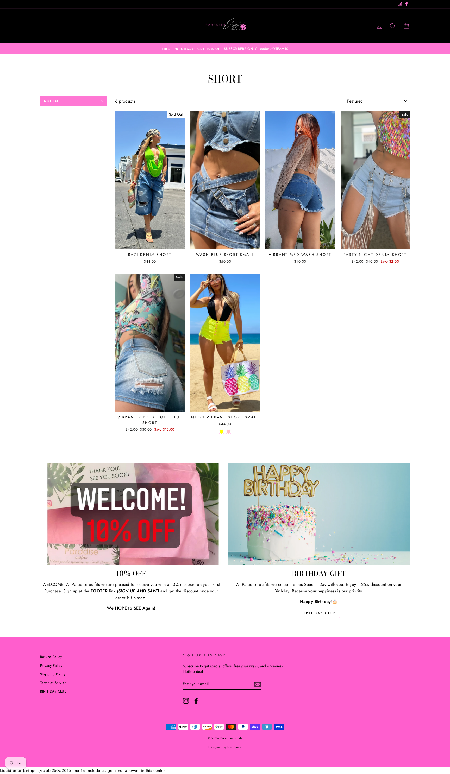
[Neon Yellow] (221, 431)
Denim (51, 101)
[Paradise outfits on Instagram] (186, 701)
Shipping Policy (52, 674)
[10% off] (131, 514)
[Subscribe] (257, 684)
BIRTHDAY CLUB (319, 613)
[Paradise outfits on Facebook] (196, 701)
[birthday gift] (319, 514)
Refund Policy (51, 656)
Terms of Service (53, 682)
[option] (225, 49)
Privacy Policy (51, 665)
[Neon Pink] (228, 431)
